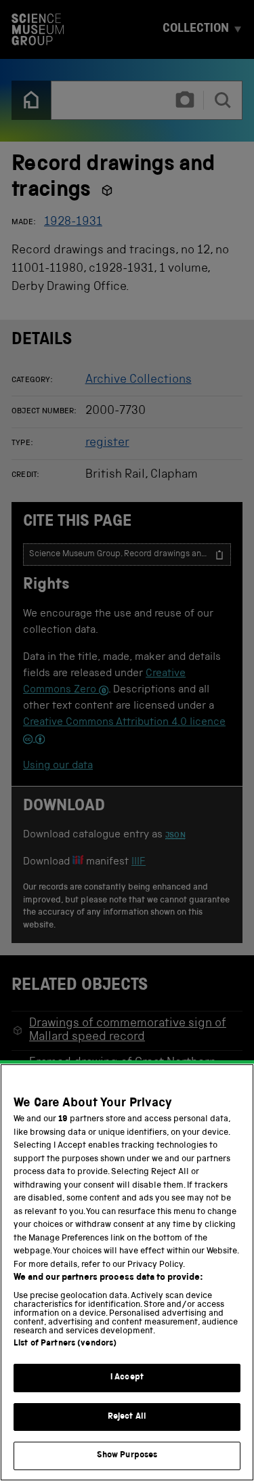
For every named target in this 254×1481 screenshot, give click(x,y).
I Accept (127, 1377)
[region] (127, 1272)
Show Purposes (127, 1455)
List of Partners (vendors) (65, 1343)
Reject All (127, 1417)
